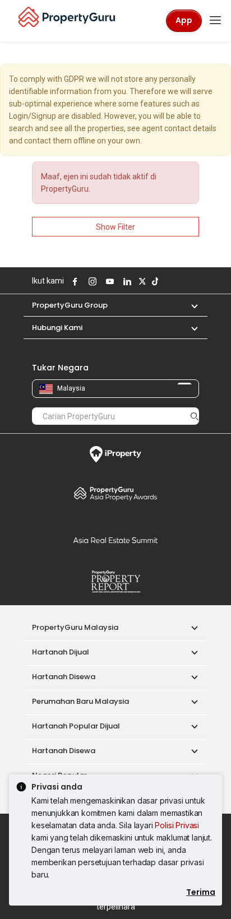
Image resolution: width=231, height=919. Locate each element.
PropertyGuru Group (70, 305)
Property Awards (115, 493)
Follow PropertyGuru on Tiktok (153, 281)
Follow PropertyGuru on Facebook (73, 281)
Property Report (115, 581)
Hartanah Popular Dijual (76, 726)
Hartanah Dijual (60, 652)
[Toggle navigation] (215, 21)
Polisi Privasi (177, 825)
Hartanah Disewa (63, 676)
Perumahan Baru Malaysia (80, 701)
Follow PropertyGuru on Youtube (108, 281)
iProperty (115, 454)
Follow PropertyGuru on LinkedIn (125, 281)
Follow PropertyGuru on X (140, 281)
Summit (115, 540)
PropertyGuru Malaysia (75, 627)
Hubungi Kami (57, 327)
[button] (189, 305)
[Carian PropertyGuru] (195, 416)
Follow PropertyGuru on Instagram (91, 281)
